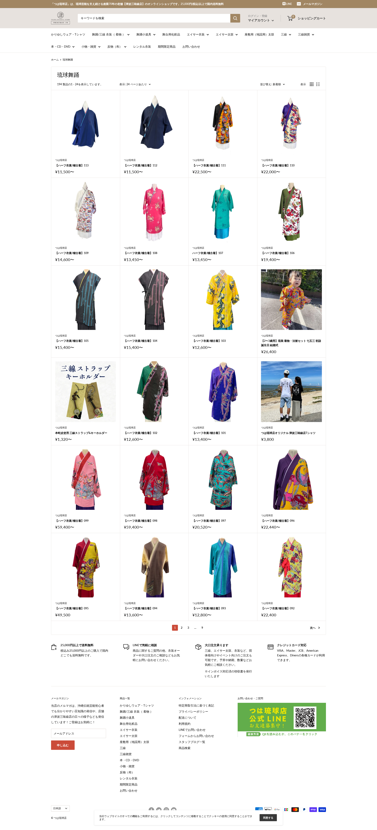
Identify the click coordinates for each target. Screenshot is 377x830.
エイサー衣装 (196, 34)
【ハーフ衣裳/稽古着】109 (72, 253)
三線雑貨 (304, 34)
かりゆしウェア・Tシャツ (68, 34)
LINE (288, 3)
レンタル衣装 (142, 46)
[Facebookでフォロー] (151, 810)
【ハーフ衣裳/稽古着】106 (278, 253)
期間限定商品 (167, 46)
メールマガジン (312, 3)
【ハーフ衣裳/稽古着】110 (278, 165)
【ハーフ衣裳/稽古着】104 (140, 340)
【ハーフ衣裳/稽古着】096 (278, 520)
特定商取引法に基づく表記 (196, 705)
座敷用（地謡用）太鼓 (259, 34)
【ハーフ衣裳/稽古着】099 (72, 520)
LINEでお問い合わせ (192, 729)
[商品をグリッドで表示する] (311, 84)
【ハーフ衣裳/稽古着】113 (72, 165)
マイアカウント (259, 20)
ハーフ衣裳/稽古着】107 (207, 253)
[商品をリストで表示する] (318, 84)
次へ (313, 627)
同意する (268, 817)
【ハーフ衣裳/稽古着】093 (209, 608)
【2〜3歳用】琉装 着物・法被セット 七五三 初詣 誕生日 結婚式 (291, 343)
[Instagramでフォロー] (166, 810)
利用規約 (184, 723)
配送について (187, 717)
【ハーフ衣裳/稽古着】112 (140, 165)
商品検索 (184, 748)
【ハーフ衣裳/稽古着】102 (140, 433)
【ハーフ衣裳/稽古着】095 (72, 608)
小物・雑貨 (88, 46)
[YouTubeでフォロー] (174, 810)
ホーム (55, 59)
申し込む (63, 745)
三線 (284, 34)
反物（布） (114, 46)
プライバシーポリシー (193, 711)
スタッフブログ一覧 (192, 742)
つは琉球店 (61, 160)
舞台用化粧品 (171, 34)
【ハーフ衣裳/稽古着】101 (209, 433)
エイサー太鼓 (224, 34)
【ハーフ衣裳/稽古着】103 (209, 340)
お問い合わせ (191, 46)
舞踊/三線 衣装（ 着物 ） (108, 34)
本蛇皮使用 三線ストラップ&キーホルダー (81, 433)
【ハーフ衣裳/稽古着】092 (278, 608)
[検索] (235, 18)
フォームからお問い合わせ (196, 735)
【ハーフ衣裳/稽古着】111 (209, 165)
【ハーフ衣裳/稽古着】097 (209, 520)
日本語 (57, 808)
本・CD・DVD (60, 46)
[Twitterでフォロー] (159, 810)
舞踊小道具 (143, 34)
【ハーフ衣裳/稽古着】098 (140, 520)
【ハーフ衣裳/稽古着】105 (72, 340)
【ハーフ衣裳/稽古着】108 (140, 253)
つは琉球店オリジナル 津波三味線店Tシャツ (288, 433)
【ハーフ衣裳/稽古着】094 (140, 608)
